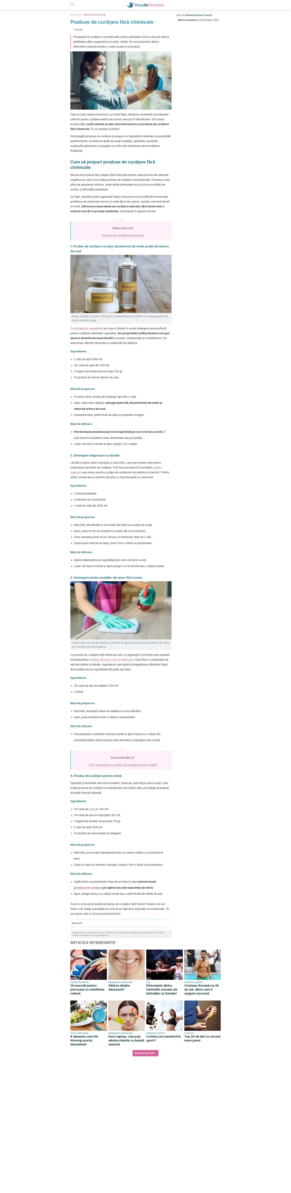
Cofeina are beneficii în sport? (163, 1038)
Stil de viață (75, 15)
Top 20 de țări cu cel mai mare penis (202, 1038)
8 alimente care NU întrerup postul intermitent (84, 1040)
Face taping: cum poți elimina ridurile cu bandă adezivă (126, 1040)
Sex (148, 982)
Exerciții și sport (79, 982)
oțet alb (94, 809)
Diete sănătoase (79, 1033)
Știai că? (189, 1033)
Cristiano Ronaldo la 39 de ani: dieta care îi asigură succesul (201, 989)
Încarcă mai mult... (145, 1053)
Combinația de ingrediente (86, 328)
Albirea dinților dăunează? (119, 987)
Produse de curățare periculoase (122, 235)
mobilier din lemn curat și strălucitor (111, 659)
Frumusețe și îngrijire (120, 982)
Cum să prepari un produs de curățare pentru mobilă (122, 764)
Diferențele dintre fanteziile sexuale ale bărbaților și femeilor (161, 989)
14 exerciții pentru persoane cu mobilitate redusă (87, 989)
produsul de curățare (88, 887)
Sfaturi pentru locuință (94, 15)
